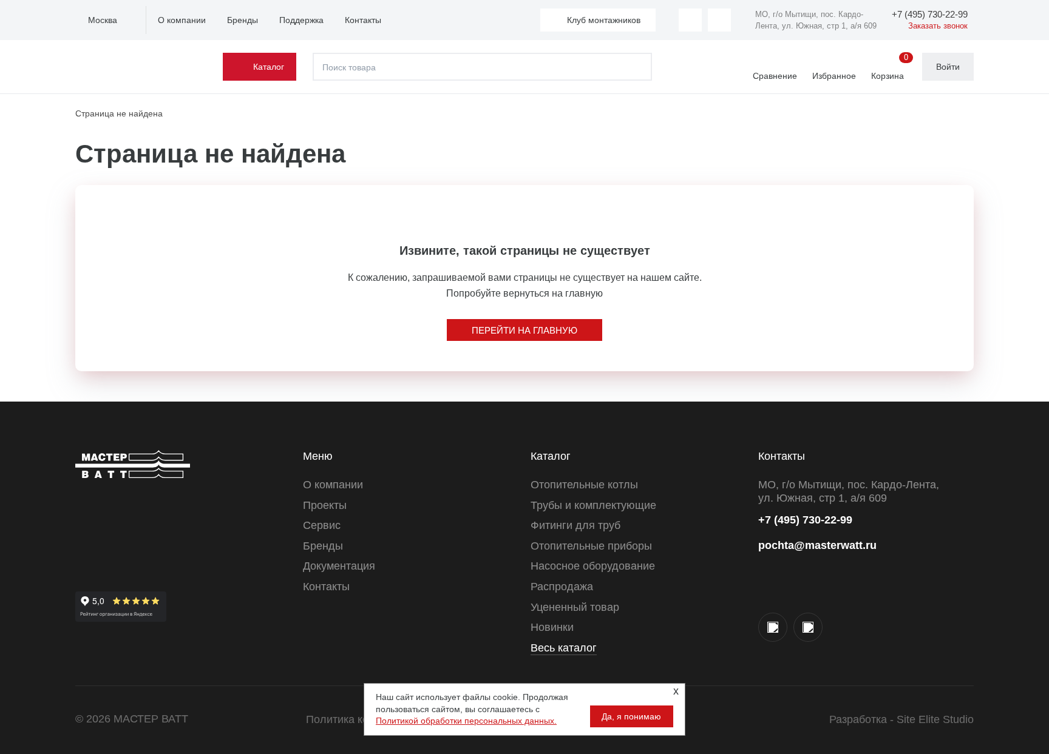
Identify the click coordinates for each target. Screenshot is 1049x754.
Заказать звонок (938, 25)
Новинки (552, 627)
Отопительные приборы (591, 546)
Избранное (834, 76)
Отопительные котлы (584, 485)
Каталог (268, 67)
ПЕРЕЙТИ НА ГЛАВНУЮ (524, 330)
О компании (182, 20)
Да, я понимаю (631, 716)
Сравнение (775, 76)
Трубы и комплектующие (593, 505)
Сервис (322, 525)
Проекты (325, 505)
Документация (339, 566)
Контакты (363, 20)
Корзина (889, 67)
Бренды (242, 20)
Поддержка (301, 20)
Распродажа (562, 587)
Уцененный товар (575, 607)
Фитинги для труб (575, 525)
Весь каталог (564, 648)
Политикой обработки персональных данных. (466, 720)
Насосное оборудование (593, 566)
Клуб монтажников (603, 20)
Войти (948, 67)
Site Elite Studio (935, 719)
